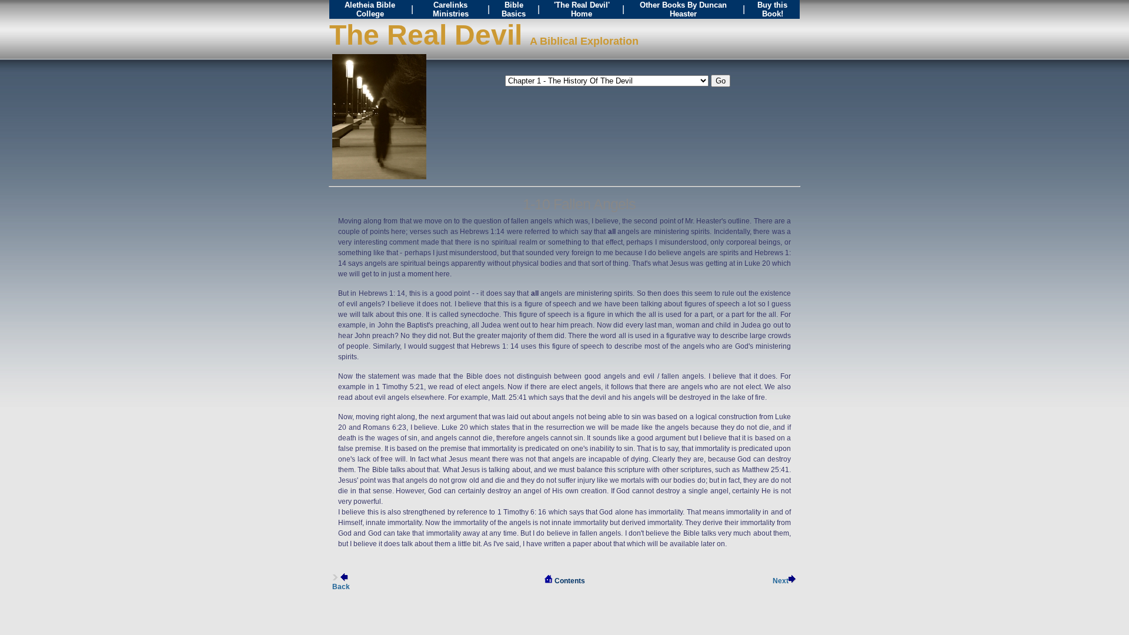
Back (341, 587)
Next (781, 581)
